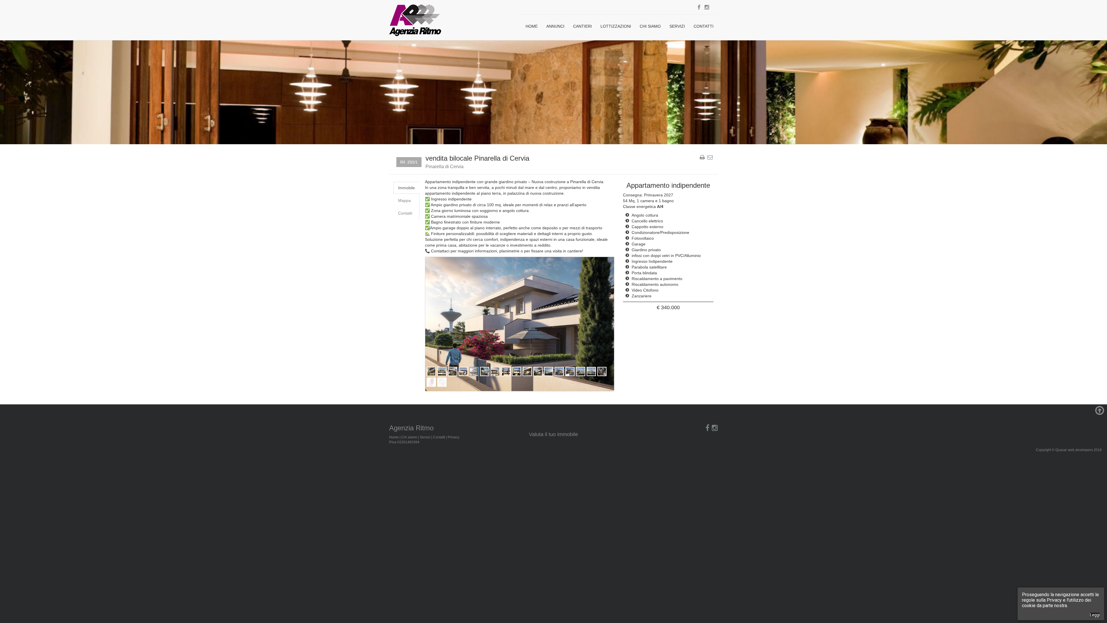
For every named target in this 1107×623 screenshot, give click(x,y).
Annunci (555, 26)
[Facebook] (699, 7)
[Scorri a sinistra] (83, 72)
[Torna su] (1099, 413)
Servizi (677, 26)
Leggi (1095, 615)
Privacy (453, 437)
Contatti (703, 26)
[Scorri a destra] (1024, 72)
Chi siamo (650, 26)
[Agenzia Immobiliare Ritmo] (415, 17)
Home (532, 26)
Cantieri (582, 26)
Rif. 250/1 (409, 162)
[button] (439, 324)
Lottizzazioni (615, 26)
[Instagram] (707, 7)
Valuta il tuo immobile (553, 434)
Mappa (404, 200)
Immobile (406, 187)
